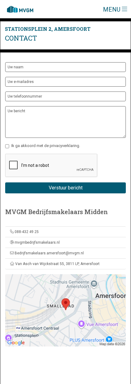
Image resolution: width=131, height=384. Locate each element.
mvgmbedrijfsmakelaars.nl (37, 242)
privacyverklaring (64, 145)
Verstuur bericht (66, 188)
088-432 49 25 (27, 232)
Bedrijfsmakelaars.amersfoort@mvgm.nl (49, 253)
